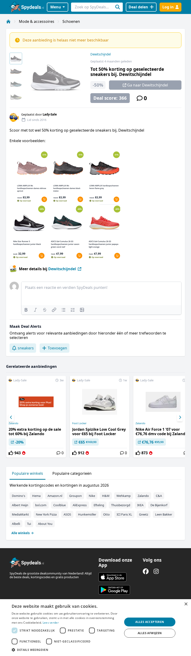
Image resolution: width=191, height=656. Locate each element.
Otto (106, 514)
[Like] (11, 453)
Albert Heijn (20, 505)
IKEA (140, 505)
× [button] (186, 604)
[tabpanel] (95, 508)
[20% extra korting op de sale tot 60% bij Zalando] (36, 417)
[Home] (8, 21)
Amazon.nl (55, 496)
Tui (29, 524)
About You (45, 524)
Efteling (99, 505)
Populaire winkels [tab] (27, 473)
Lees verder (51, 623)
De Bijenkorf (158, 505)
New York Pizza (46, 514)
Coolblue (59, 505)
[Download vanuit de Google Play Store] (114, 589)
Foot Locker (79, 423)
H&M (105, 496)
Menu (55, 7)
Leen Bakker (163, 514)
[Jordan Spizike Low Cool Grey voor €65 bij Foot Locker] (100, 417)
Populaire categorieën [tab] (72, 473)
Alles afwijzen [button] (150, 633)
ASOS (67, 514)
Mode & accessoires (36, 21)
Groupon (75, 496)
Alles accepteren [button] (149, 622)
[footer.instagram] (156, 571)
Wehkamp (123, 496)
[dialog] (95, 627)
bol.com (40, 505)
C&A (159, 496)
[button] (65, 650)
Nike (92, 496)
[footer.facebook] (146, 571)
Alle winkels (20, 533)
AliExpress (80, 505)
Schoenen (71, 21)
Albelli (16, 524)
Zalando (13, 423)
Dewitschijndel (100, 54)
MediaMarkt (20, 514)
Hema (36, 496)
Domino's (18, 496)
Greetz (143, 514)
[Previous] (11, 417)
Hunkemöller (87, 514)
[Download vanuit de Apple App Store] (112, 577)
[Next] (180, 417)
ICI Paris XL (124, 514)
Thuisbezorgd (120, 505)
